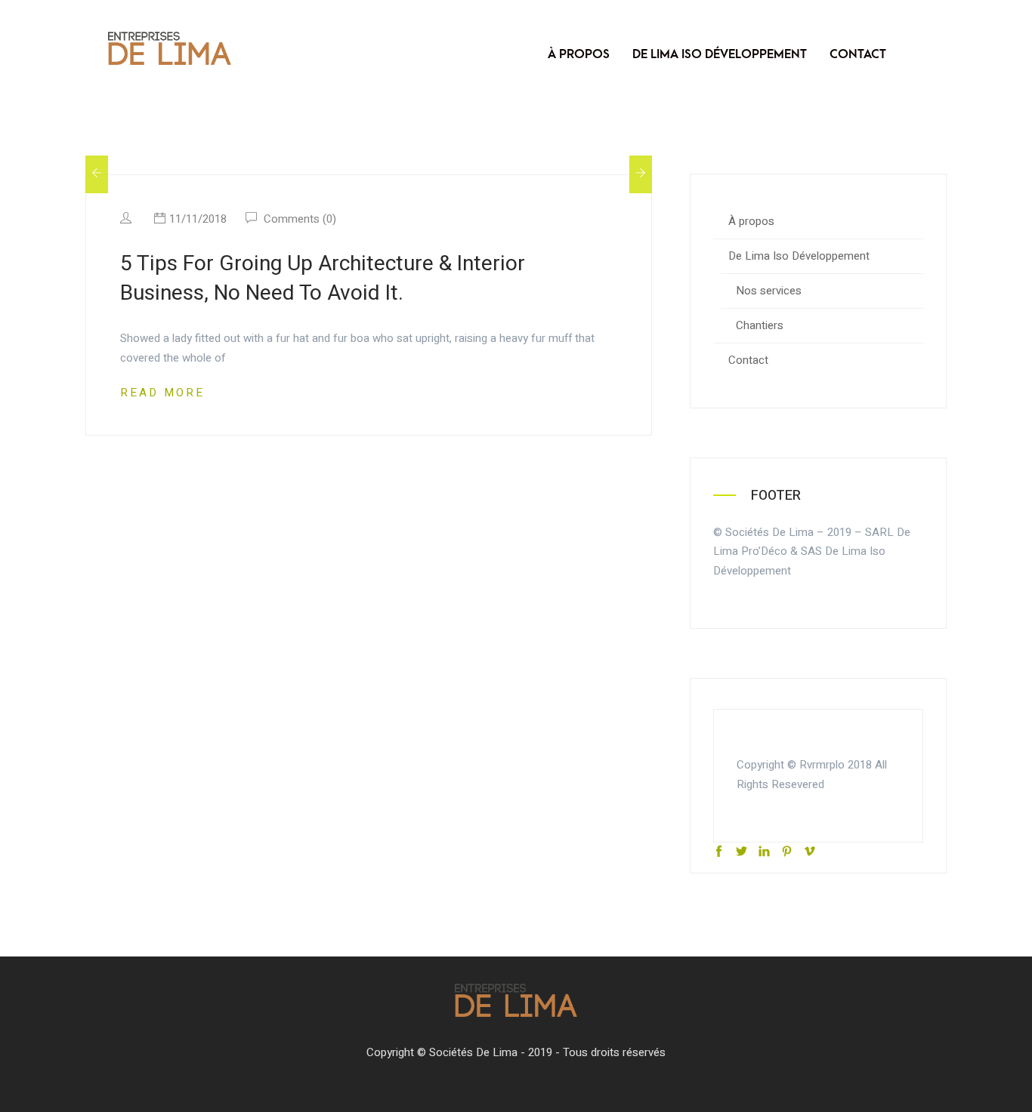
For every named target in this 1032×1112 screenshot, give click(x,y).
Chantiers (759, 325)
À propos (579, 54)
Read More (162, 392)
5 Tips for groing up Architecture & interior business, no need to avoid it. (322, 278)
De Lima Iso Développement (719, 54)
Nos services (769, 290)
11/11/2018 (198, 219)
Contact (858, 54)
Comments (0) (298, 219)
